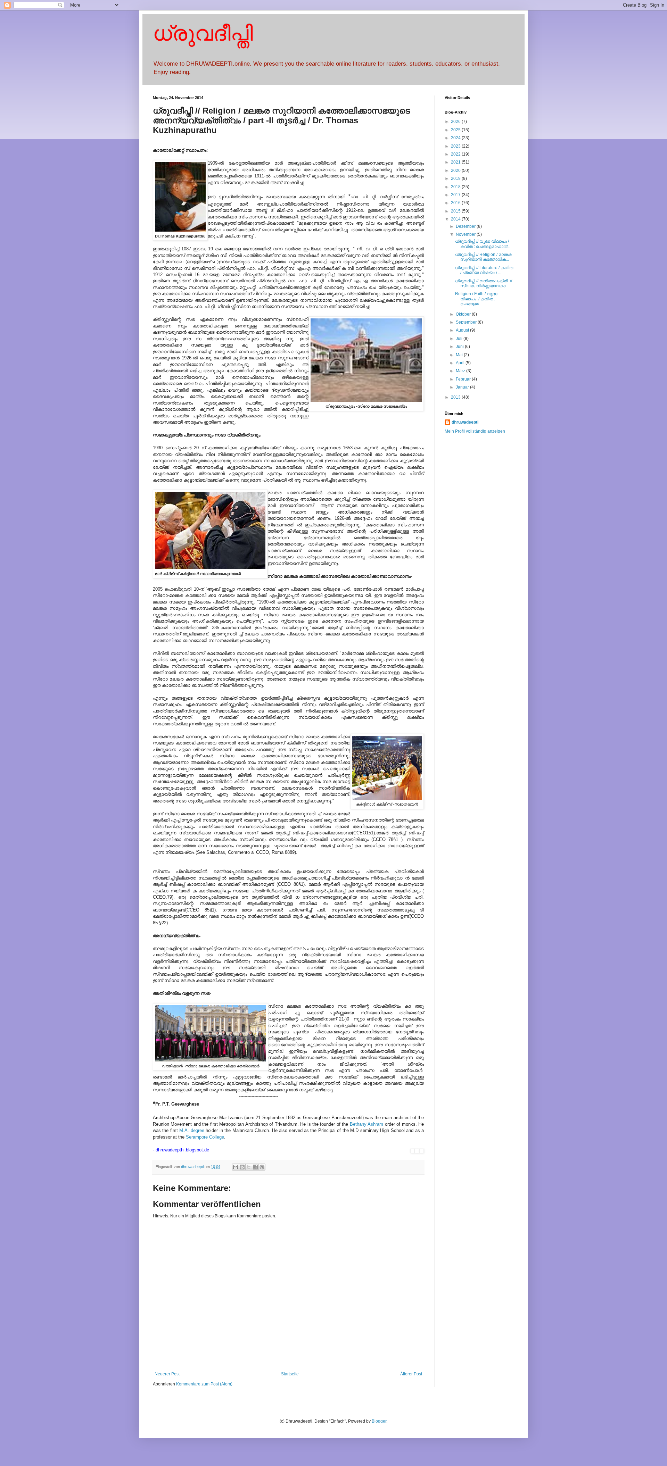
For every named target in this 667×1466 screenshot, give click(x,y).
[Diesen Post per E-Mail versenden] (235, 1167)
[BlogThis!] (242, 1167)
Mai (460, 354)
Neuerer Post (167, 1374)
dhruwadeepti (465, 422)
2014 (456, 219)
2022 (456, 154)
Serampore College (205, 1137)
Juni (460, 346)
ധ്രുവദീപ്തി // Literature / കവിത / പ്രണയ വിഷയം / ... (484, 270)
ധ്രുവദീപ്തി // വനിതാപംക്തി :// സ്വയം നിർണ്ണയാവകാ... (483, 283)
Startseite (290, 1374)
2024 (456, 137)
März (461, 370)
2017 (456, 194)
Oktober (464, 314)
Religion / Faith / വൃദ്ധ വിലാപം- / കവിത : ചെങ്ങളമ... (476, 298)
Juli (459, 338)
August (463, 330)
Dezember (466, 226)
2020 (456, 170)
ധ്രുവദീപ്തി (203, 33)
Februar (464, 379)
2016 (456, 202)
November (466, 234)
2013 (456, 397)
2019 (456, 178)
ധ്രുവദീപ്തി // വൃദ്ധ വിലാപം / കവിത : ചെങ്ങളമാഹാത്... (482, 244)
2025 (456, 129)
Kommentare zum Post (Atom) (204, 1384)
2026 (456, 121)
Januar (463, 387)
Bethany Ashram (366, 1124)
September (467, 322)
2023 (456, 146)
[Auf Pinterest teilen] (261, 1167)
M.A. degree (191, 1130)
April (461, 362)
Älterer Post (411, 1374)
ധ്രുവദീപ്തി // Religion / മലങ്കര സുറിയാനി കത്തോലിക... (483, 257)
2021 (456, 162)
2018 (456, 186)
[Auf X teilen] (248, 1167)
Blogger (379, 1421)
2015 (456, 211)
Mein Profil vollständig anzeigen (475, 431)
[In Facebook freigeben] (255, 1167)
